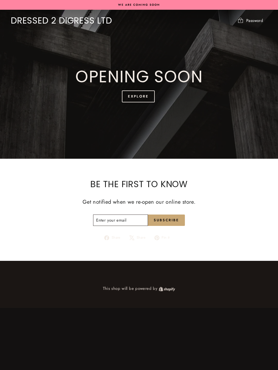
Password (254, 21)
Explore (138, 96)
